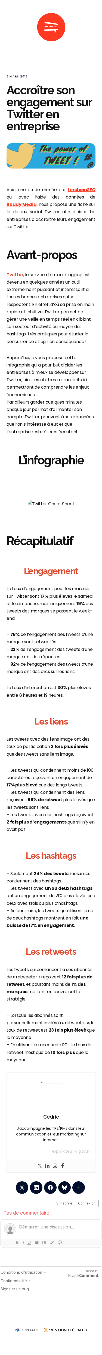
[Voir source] (51, 503)
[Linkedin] (47, 1165)
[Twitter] (39, 1165)
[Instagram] (54, 1165)
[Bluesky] (64, 1187)
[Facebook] (62, 1165)
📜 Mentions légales (65, 1330)
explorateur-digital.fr (71, 1151)
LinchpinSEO (81, 190)
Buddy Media (22, 204)
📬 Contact (27, 1330)
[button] (8, 27)
